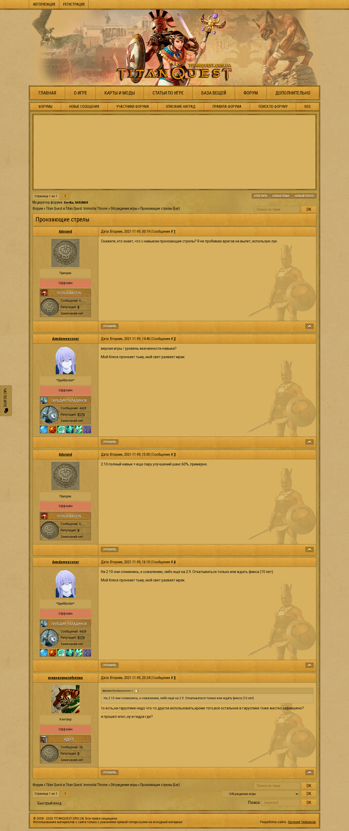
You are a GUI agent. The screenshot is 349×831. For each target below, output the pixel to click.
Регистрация (74, 4)
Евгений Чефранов (302, 822)
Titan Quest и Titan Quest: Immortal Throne (77, 208)
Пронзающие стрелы (156, 208)
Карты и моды (119, 93)
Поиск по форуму (273, 106)
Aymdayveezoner (65, 339)
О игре (80, 93)
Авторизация (44, 4)
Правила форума (227, 106)
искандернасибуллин (65, 678)
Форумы (45, 106)
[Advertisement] (174, 152)
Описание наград (180, 106)
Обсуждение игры (124, 208)
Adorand (65, 231)
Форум (250, 93)
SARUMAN (81, 202)
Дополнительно (292, 93)
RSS (308, 106)
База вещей (213, 93)
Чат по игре (5, 398)
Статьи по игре (168, 93)
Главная (47, 93)
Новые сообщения (84, 106)
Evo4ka (68, 202)
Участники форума (132, 106)
